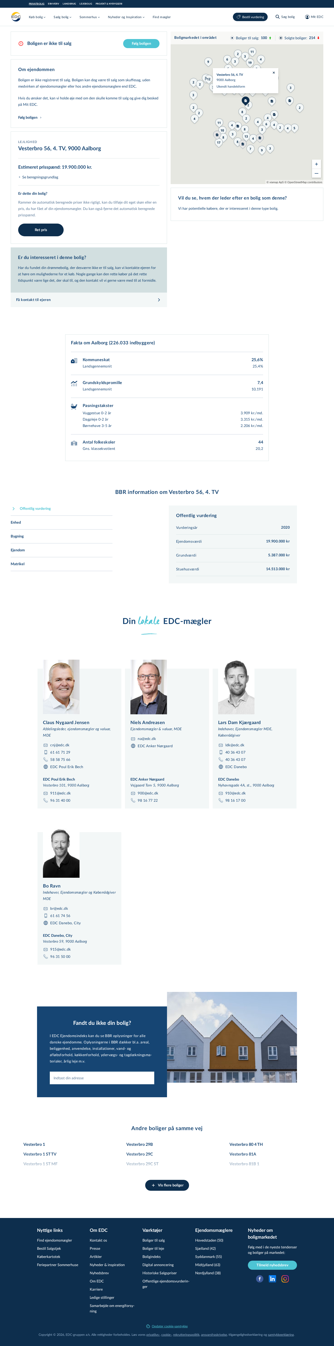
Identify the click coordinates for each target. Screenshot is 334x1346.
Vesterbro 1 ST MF (40, 1164)
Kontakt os (98, 1240)
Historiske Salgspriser (159, 1273)
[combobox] (102, 1078)
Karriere (96, 1289)
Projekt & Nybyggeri (109, 4)
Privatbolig (36, 4)
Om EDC (97, 1281)
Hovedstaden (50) (209, 1240)
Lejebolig (86, 4)
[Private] (16, 16)
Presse (95, 1248)
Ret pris (41, 230)
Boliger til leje (153, 1248)
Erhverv (53, 4)
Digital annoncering (158, 1264)
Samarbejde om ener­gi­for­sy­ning (112, 1308)
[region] (247, 108)
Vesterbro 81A (242, 1154)
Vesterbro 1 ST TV (40, 1154)
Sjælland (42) (205, 1248)
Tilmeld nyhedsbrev (272, 1265)
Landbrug (69, 4)
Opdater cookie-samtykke (170, 1326)
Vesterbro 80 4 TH (246, 1145)
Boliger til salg (153, 1240)
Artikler (96, 1256)
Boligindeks (151, 1256)
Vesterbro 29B (139, 1145)
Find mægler (162, 17)
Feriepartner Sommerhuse (57, 1264)
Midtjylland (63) (207, 1264)
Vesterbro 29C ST (142, 1164)
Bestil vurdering (253, 17)
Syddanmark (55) (208, 1256)
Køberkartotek (48, 1256)
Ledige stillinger (102, 1297)
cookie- (166, 1334)
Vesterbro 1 (34, 1145)
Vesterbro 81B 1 (244, 1164)
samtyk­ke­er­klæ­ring (281, 1334)
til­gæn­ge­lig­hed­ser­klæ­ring (246, 1334)
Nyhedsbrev (99, 1273)
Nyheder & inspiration (107, 1264)
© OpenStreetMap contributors (303, 182)
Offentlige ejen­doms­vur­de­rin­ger (165, 1284)
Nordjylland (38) (208, 1273)
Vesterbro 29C (139, 1154)
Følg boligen (141, 43)
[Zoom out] (316, 173)
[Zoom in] (316, 164)
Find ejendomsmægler (54, 1240)
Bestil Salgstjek (49, 1248)
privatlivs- (153, 1334)
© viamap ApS (275, 182)
